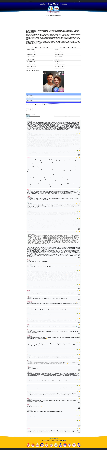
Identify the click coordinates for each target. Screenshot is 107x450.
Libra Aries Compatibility (58, 49)
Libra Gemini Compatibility (59, 52)
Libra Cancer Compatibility (59, 54)
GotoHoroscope (29, 1)
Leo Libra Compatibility (30, 59)
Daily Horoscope (29, 95)
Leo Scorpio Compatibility (31, 61)
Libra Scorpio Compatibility (59, 61)
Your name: (28, 107)
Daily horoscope (53, 438)
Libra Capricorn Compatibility (59, 64)
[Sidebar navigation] (80, 1)
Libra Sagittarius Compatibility (59, 63)
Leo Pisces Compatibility (31, 68)
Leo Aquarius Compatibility (31, 66)
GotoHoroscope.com (51, 448)
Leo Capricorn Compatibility (31, 64)
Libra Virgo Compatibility (59, 57)
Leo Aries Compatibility (30, 49)
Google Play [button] (63, 440)
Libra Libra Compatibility (58, 59)
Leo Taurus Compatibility (31, 51)
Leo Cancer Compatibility (31, 54)
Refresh (28, 118)
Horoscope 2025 (29, 100)
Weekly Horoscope (30, 97)
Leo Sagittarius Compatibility (31, 63)
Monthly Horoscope (30, 98)
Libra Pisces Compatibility (59, 68)
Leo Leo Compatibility (30, 56)
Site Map (63, 448)
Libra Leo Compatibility (58, 56)
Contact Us (57, 448)
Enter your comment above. (30, 114)
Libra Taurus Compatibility (59, 51)
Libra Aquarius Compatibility (59, 66)
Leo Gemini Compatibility (31, 52)
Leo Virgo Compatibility (30, 57)
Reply (79, 130)
